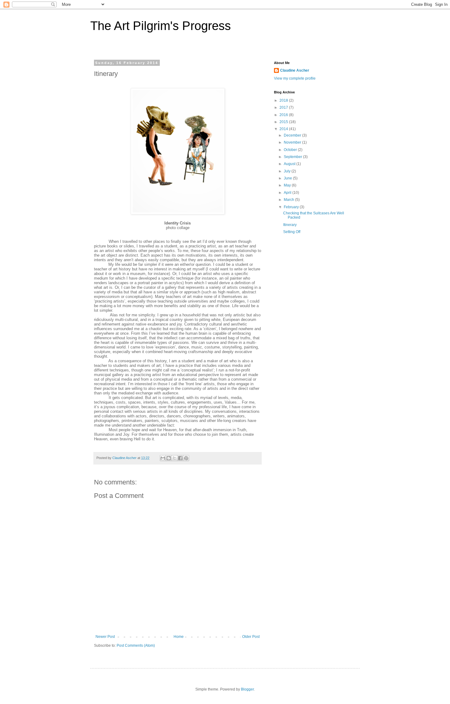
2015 (284, 122)
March (289, 200)
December (293, 135)
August (290, 164)
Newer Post (105, 636)
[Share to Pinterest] (186, 458)
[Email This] (163, 458)
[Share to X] (174, 458)
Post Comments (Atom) (136, 645)
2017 (284, 107)
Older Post (251, 636)
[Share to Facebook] (180, 458)
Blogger (247, 689)
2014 (284, 129)
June (288, 178)
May (288, 185)
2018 (284, 100)
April (288, 192)
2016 (284, 115)
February (292, 207)
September (293, 157)
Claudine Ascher (294, 70)
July (287, 171)
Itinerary (290, 225)
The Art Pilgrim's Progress (160, 25)
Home (179, 636)
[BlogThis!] (169, 458)
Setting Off (291, 232)
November (293, 142)
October (291, 150)
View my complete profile (295, 78)
